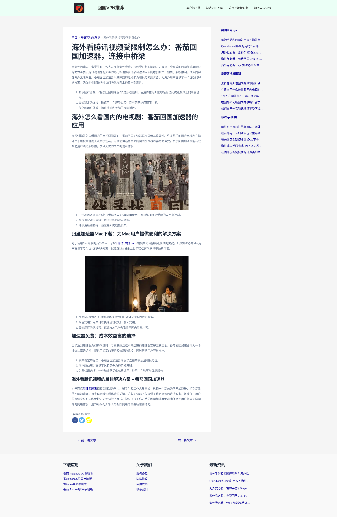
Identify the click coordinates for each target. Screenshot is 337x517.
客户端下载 (193, 7)
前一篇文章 (86, 440)
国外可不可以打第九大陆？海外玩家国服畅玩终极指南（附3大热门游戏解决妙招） (242, 126)
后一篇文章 (187, 440)
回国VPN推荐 (111, 8)
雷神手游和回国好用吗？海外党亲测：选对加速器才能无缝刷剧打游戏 (242, 39)
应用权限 (142, 484)
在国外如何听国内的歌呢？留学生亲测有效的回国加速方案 (242, 102)
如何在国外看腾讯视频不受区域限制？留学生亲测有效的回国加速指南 (242, 108)
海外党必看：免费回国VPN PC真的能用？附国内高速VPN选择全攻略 (242, 58)
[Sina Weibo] (89, 420)
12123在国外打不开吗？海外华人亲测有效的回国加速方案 (242, 96)
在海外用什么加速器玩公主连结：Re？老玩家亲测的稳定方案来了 (242, 133)
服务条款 (142, 473)
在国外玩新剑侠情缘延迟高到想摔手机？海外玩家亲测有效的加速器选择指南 (242, 152)
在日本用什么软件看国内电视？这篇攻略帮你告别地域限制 (242, 89)
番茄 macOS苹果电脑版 (77, 478)
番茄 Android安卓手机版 (78, 489)
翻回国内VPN (262, 7)
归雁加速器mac (125, 243)
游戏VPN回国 (214, 7)
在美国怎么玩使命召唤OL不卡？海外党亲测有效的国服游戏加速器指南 (242, 139)
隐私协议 (142, 478)
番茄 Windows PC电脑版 (78, 473)
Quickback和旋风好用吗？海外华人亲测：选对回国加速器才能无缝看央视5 (242, 46)
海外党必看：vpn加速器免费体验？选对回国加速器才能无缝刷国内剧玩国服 (242, 65)
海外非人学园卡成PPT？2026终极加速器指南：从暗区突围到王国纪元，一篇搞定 (242, 145)
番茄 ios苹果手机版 (75, 484)
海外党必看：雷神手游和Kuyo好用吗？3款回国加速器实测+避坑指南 (242, 52)
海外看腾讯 (90, 388)
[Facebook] (75, 420)
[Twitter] (82, 420)
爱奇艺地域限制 (238, 7)
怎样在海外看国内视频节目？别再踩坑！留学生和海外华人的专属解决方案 (242, 83)
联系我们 (142, 489)
